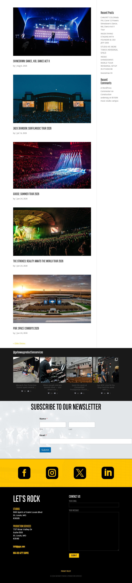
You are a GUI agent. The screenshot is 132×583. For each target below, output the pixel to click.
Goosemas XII (106, 73)
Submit (45, 449)
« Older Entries (19, 343)
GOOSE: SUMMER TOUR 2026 (26, 194)
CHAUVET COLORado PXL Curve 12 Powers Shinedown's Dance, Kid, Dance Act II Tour (110, 23)
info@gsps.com (19, 547)
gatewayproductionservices (25, 359)
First (41, 429)
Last (70, 429)
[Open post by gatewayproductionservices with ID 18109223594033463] (26, 370)
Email (43, 435)
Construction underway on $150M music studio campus (109, 97)
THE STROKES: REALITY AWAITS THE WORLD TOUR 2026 (38, 261)
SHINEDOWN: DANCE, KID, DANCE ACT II (31, 61)
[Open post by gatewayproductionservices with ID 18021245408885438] (79, 370)
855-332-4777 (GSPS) (20, 553)
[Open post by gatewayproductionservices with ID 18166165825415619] (53, 370)
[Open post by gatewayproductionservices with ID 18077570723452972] (106, 370)
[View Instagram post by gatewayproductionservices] (37, 380)
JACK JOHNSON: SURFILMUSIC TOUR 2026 (32, 128)
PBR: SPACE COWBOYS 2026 (26, 328)
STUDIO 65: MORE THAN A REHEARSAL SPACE (109, 49)
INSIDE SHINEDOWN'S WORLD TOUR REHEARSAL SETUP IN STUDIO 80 (109, 63)
